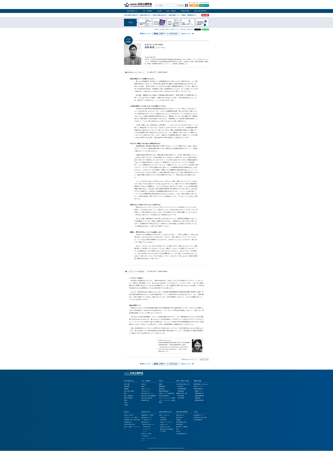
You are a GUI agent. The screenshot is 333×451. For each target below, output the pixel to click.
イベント (145, 431)
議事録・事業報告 (128, 398)
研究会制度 (180, 386)
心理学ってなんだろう (164, 415)
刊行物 (125, 402)
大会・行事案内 (147, 11)
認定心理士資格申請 (200, 11)
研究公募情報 (181, 395)
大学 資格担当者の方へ (181, 433)
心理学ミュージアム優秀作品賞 (166, 393)
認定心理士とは (180, 415)
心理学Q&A (163, 417)
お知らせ (178, 431)
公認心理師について (175, 15)
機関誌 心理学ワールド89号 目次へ (166, 34)
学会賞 (159, 11)
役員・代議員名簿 (128, 395)
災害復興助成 (181, 391)
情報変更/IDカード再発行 (147, 415)
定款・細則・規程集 (129, 391)
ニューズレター (146, 429)
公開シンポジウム (145, 388)
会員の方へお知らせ (129, 415)
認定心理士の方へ (145, 15)
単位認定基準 (179, 424)
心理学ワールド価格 (146, 433)
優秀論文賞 (161, 388)
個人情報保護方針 (204, 2)
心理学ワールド (174, 29)
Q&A (177, 429)
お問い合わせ (196, 2)
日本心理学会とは (132, 11)
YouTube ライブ (145, 391)
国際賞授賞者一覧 (199, 393)
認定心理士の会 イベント (147, 393)
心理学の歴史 (163, 419)
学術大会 (143, 384)
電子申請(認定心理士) (181, 422)
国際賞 (160, 384)
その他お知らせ (145, 436)
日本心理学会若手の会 (129, 424)
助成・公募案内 (171, 11)
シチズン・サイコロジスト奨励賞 (167, 398)
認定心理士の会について (149, 424)
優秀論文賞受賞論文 (164, 391)
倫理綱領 (126, 388)
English (189, 2)
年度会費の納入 (128, 422)
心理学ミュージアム (165, 422)
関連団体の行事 (145, 400)
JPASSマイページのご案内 (130, 417)
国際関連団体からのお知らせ (201, 384)
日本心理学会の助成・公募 (182, 384)
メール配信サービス (146, 419)
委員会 (125, 400)
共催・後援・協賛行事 (146, 398)
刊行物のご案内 (164, 29)
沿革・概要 (126, 384)
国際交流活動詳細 (198, 388)
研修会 (143, 386)
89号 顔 (183, 29)
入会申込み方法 (146, 426)
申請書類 (178, 419)
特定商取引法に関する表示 (200, 417)
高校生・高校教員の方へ (189, 15)
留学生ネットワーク (199, 386)
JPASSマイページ (204, 5)
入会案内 (194, 5)
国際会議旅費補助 (182, 388)
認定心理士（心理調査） (182, 426)
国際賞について (199, 391)
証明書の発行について (146, 417)
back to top (204, 359)
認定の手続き (179, 417)
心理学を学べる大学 (165, 426)
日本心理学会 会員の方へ (131, 15)
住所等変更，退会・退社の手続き (132, 419)
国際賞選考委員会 (199, 400)
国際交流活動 (185, 11)
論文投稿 (205, 15)
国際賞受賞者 (162, 386)
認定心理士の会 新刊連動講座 (148, 395)
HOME (156, 29)
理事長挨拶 (126, 386)
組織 (125, 393)
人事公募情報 (181, 398)
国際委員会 (197, 398)
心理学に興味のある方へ (159, 15)
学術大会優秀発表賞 (164, 395)
